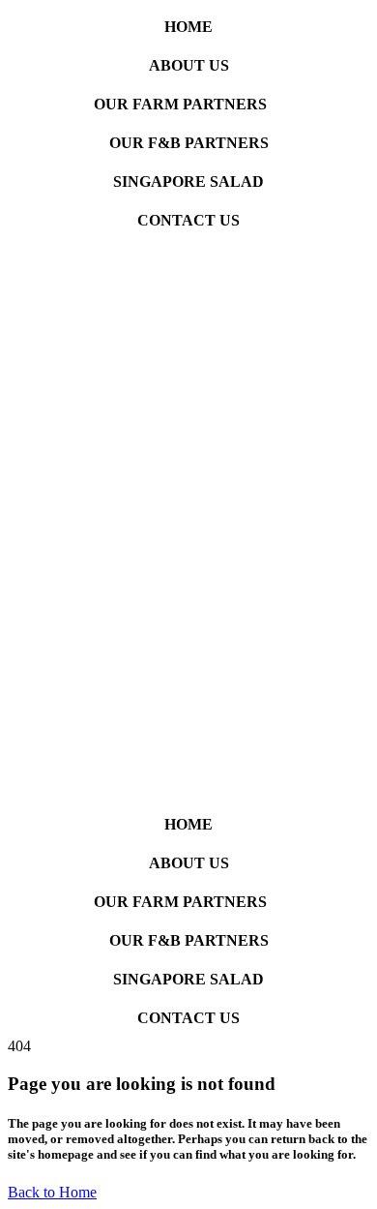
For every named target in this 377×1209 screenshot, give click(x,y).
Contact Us (188, 220)
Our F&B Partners (189, 143)
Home (188, 26)
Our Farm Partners (180, 104)
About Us (189, 65)
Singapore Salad (188, 181)
